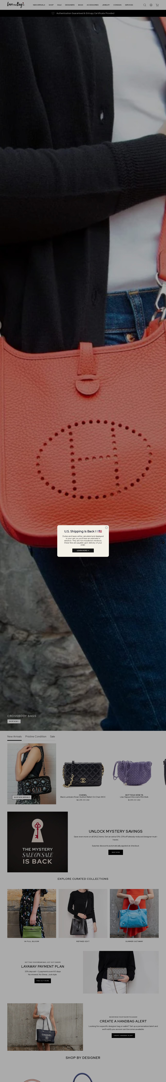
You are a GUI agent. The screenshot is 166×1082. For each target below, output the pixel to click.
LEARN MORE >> (83, 550)
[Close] (106, 527)
